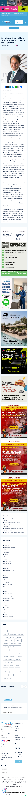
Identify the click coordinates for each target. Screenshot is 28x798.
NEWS (12, 648)
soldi (20, 673)
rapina (11, 670)
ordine (13, 654)
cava (10, 632)
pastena (20, 657)
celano (5, 635)
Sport (5, 560)
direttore (12, 638)
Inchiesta (6, 615)
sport (5, 676)
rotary (17, 670)
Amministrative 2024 (9, 599)
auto (12, 629)
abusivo (6, 629)
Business (6, 581)
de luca (6, 638)
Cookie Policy (4, 773)
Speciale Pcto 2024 (8, 590)
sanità (5, 592)
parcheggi (12, 657)
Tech (5, 576)
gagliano (18, 642)
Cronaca (6, 556)
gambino (6, 645)
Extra (5, 544)
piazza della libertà (9, 660)
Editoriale (6, 588)
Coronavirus (6, 558)
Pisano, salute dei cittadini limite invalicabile (14, 533)
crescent (20, 635)
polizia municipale (8, 664)
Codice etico (16, 13)
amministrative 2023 (9, 572)
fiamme (6, 642)
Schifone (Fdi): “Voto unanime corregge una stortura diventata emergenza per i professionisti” (20, 237)
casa (5, 632)
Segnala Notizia (5, 15)
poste (5, 670)
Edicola (18, 762)
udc (15, 676)
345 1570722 (4, 738)
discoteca (19, 638)
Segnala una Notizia (6, 748)
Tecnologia (6, 609)
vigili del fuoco (7, 679)
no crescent (14, 651)
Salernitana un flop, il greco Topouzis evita (13, 706)
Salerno (5, 611)
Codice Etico (4, 750)
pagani (6, 657)
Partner (22, 13)
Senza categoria (8, 586)
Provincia (6, 579)
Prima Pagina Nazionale (9, 549)
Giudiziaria (6, 602)
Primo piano (7, 583)
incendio (13, 645)
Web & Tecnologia (8, 597)
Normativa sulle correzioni (5, 756)
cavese (16, 632)
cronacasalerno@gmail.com (7, 734)
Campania (6, 553)
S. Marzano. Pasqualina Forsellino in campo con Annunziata (7, 236)
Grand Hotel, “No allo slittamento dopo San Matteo (14, 30)
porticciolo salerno (8, 667)
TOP (11, 676)
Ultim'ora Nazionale (8, 618)
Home (16, 728)
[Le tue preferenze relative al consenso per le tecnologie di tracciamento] (25, 795)
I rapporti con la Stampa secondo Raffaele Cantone (14, 520)
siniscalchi (13, 673)
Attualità (6, 569)
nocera (18, 648)
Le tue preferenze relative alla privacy (15, 794)
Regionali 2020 (7, 562)
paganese (20, 654)
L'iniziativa (6, 546)
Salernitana (7, 701)
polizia (18, 660)
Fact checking (4, 752)
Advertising (4, 13)
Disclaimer (10, 13)
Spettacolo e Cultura (9, 565)
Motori (5, 613)
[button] (25, 23)
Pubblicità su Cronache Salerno (7, 760)
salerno (6, 673)
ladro (19, 645)
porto (17, 667)
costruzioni (13, 635)
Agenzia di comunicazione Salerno (14, 789)
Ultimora (6, 551)
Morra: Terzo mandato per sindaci (12, 524)
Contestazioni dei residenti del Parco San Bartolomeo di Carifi (13, 530)
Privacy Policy (4, 770)
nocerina (6, 651)
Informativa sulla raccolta (8, 796)
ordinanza (6, 654)
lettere (5, 648)
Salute (5, 604)
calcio (17, 629)
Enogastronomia (8, 595)
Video (5, 574)
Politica (5, 606)
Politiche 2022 (7, 567)
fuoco (12, 642)
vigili (20, 676)
